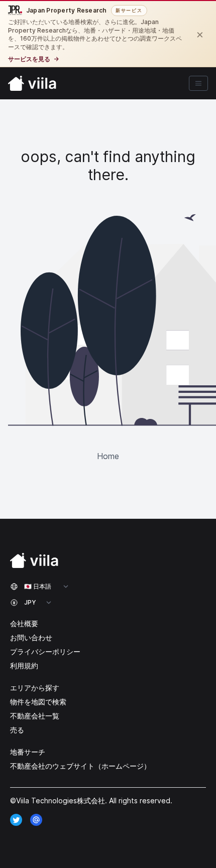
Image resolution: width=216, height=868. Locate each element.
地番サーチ (27, 752)
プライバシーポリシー (45, 651)
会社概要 (24, 623)
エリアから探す (34, 687)
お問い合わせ (31, 637)
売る (17, 730)
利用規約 (24, 665)
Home (108, 456)
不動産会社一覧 (34, 715)
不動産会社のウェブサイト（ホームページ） (80, 766)
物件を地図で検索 (38, 701)
